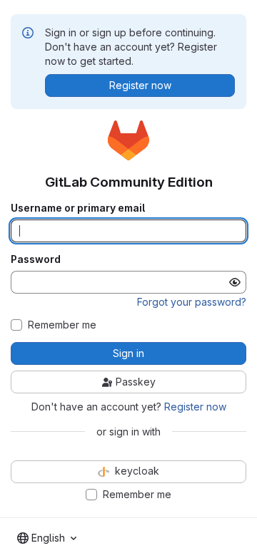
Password (36, 259)
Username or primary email (78, 208)
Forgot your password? (191, 302)
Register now (195, 407)
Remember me (62, 325)
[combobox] (47, 538)
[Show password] (234, 282)
